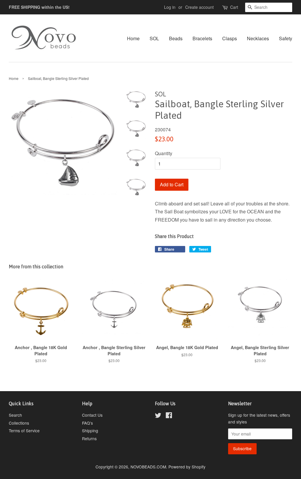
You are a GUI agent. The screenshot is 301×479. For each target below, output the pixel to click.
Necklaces (258, 38)
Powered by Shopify (186, 467)
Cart (234, 7)
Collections (19, 423)
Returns (89, 438)
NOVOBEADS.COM (148, 467)
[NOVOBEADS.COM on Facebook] (168, 416)
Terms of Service (24, 430)
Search (15, 415)
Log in (169, 7)
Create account (199, 7)
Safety (285, 38)
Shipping (90, 430)
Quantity (163, 153)
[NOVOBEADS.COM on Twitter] (158, 416)
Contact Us (92, 415)
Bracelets (202, 38)
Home (133, 38)
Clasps (229, 38)
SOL (154, 38)
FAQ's (87, 423)
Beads (176, 38)
